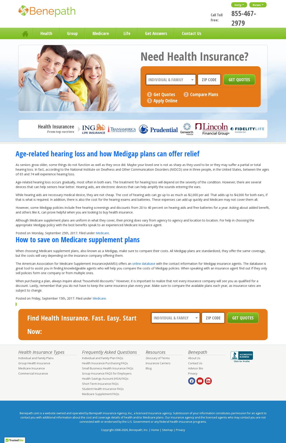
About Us (194, 358)
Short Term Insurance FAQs (100, 384)
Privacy (192, 373)
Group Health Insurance (34, 363)
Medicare (101, 33)
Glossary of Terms (158, 358)
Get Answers (156, 33)
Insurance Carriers (158, 363)
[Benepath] (51, 12)
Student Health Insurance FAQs (103, 389)
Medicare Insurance (31, 368)
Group (72, 33)
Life (127, 33)
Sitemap (167, 430)
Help (238, 5)
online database (143, 263)
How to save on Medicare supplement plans (78, 239)
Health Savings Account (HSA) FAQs (105, 379)
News (256, 5)
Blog (148, 368)
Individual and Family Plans (36, 358)
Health (46, 33)
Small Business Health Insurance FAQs (107, 368)
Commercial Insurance (33, 373)
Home (25, 33)
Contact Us (191, 33)
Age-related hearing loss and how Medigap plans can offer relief (108, 153)
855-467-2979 (243, 18)
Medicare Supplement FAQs (100, 394)
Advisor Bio (195, 368)
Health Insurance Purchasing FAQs (105, 363)
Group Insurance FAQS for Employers (107, 373)
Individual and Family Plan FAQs (102, 358)
